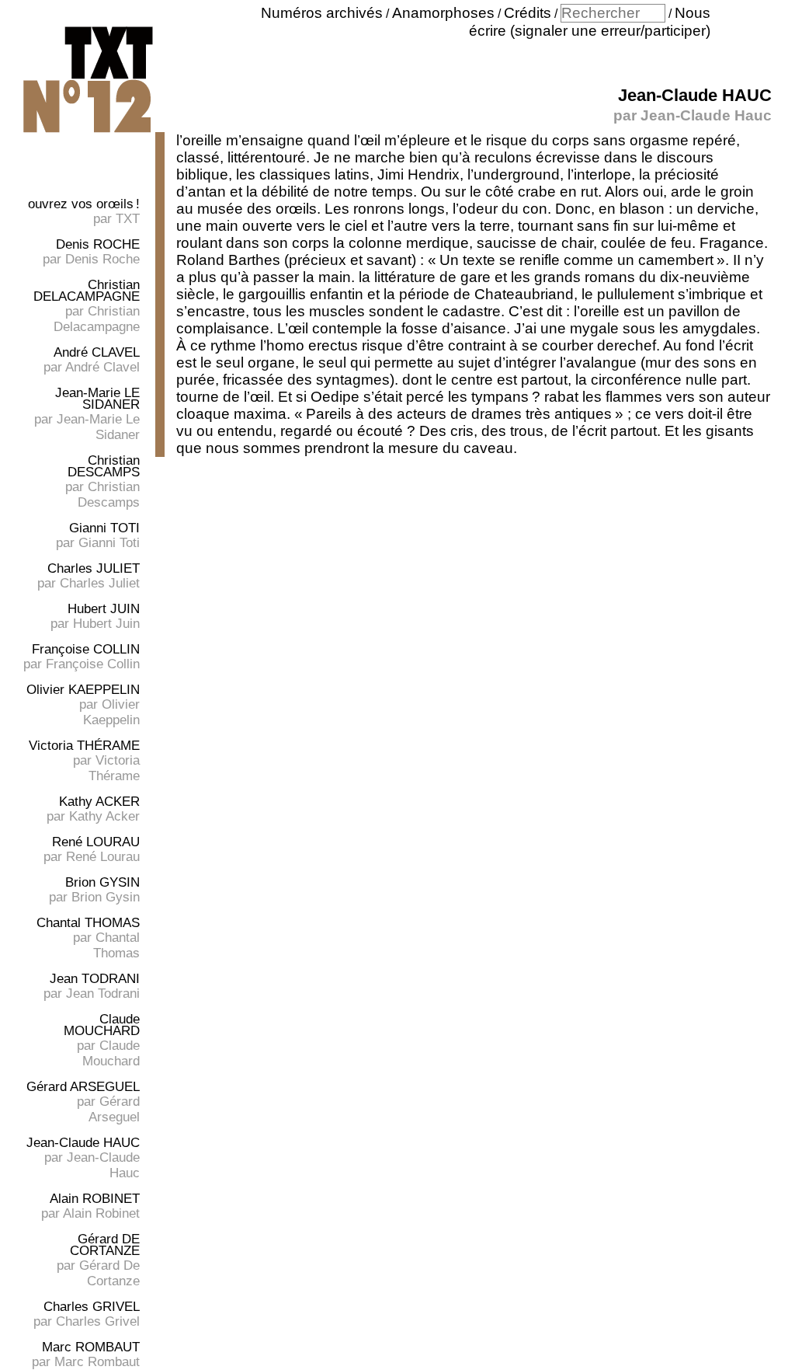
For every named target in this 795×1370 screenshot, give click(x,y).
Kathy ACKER (99, 801)
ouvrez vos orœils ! (84, 204)
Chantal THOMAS (88, 922)
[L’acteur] (88, 134)
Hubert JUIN (104, 608)
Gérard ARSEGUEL (83, 1086)
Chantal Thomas (116, 945)
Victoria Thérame (114, 768)
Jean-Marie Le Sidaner (98, 427)
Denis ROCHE (98, 244)
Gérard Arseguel (114, 1109)
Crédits (527, 13)
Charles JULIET (93, 568)
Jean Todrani (103, 993)
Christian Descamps (109, 494)
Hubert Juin (106, 623)
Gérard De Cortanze (109, 1273)
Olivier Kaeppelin (111, 712)
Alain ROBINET (95, 1198)
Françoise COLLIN (86, 649)
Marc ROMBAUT (91, 1347)
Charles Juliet (100, 583)
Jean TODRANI (95, 978)
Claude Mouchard (111, 1053)
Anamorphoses (443, 13)
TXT (128, 218)
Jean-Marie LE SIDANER (97, 398)
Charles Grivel (98, 1321)
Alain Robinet (101, 1213)
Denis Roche (102, 259)
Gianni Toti (109, 542)
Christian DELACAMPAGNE (86, 290)
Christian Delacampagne (97, 319)
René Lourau (103, 856)
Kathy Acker (104, 816)
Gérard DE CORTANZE (105, 1245)
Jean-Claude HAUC (83, 1142)
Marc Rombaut (97, 1361)
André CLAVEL (97, 352)
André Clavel (102, 367)
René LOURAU (96, 842)
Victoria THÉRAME (84, 745)
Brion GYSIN (102, 882)
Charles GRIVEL (91, 1306)
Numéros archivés (322, 13)
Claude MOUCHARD (102, 1025)
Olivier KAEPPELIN (83, 689)
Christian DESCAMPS (104, 466)
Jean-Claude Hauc (706, 115)
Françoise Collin (93, 664)
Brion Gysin (105, 897)
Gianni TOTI (104, 528)
